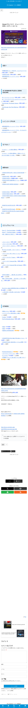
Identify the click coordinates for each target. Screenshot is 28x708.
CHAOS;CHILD (6, 191)
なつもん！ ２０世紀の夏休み (9, 149)
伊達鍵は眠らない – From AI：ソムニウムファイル (14, 70)
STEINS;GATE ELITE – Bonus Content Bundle (13, 172)
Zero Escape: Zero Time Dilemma (10, 107)
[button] (18, 481)
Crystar (4, 317)
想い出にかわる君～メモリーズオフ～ (11, 249)
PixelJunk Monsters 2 (7, 351)
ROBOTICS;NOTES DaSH (8, 209)
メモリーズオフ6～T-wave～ (9, 257)
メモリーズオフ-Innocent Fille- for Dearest (12, 265)
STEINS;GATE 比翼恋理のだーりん (10, 180)
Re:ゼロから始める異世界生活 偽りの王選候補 (13, 288)
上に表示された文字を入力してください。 (11, 680)
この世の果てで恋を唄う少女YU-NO (11, 292)
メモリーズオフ (6, 242)
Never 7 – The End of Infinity (9, 232)
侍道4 (3, 328)
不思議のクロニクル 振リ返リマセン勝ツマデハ (13, 357)
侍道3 (3, 326)
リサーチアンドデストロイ (8, 353)
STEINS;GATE (5, 74)
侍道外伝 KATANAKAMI (8, 330)
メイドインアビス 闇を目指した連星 (11, 313)
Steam (13, 451)
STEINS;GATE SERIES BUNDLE (10, 184)
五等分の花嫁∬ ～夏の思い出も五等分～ (12, 274)
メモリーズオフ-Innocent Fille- (9, 261)
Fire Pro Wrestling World (8, 319)
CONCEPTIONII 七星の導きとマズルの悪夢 (12, 342)
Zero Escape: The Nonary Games (10, 103)
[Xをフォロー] (7, 488)
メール (2, 669)
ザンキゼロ (5, 355)
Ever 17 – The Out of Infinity (8, 230)
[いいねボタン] (3, 445)
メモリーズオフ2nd (6, 244)
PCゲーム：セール (6, 451)
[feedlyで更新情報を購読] (7, 492)
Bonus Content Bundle (6, 413)
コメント (4, 649)
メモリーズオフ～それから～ (9, 245)
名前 (2, 664)
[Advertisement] (14, 17)
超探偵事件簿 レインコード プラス (10, 76)
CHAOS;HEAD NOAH (7, 193)
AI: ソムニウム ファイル (8, 97)
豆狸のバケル (5, 311)
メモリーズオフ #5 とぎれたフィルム (11, 253)
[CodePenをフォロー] (20, 488)
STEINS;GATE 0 (6, 178)
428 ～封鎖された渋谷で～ (8, 234)
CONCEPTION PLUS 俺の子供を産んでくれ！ (13, 338)
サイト (2, 674)
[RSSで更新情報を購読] (20, 492)
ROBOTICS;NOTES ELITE (8, 205)
